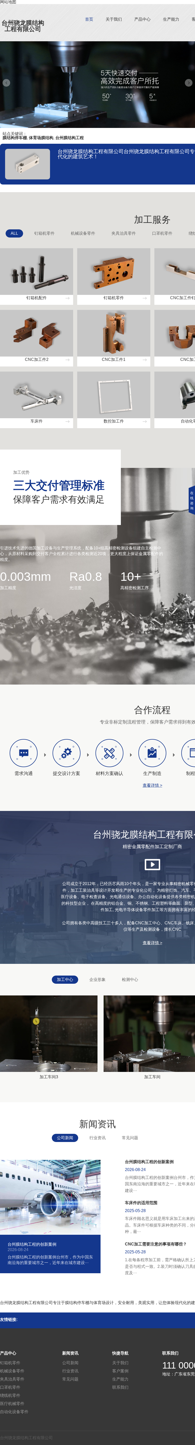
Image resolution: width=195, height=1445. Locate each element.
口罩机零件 (162, 233)
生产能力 (171, 19)
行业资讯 (97, 1138)
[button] (97, 118)
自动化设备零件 (14, 1412)
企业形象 (97, 979)
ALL (14, 233)
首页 (89, 19)
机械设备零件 (83, 233)
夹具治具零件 (123, 233)
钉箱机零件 (44, 233)
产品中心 (142, 19)
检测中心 (130, 979)
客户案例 (120, 1371)
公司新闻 (65, 1138)
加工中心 (65, 979)
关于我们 (114, 19)
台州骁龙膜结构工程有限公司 (23, 25)
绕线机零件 (10, 1395)
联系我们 (120, 1387)
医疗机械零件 (12, 1403)
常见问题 (130, 1138)
